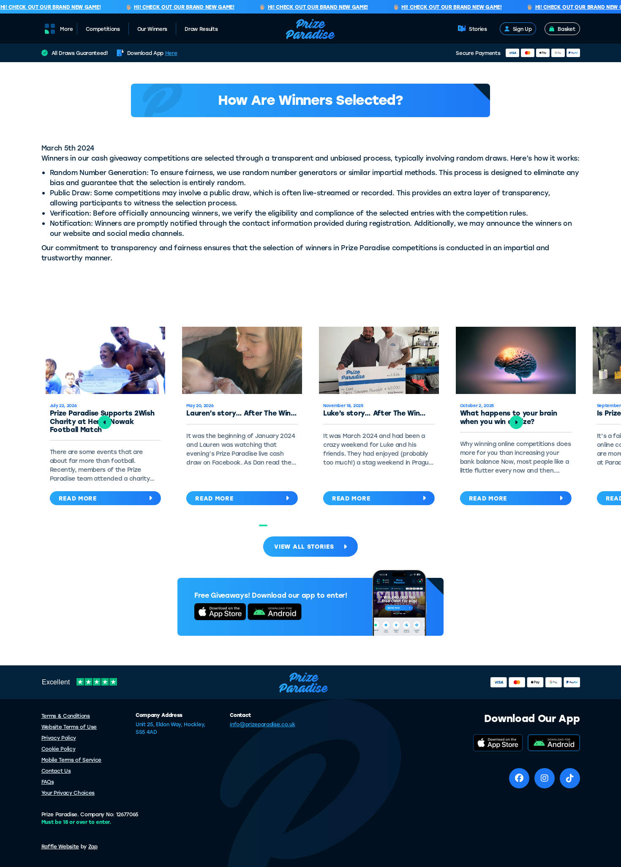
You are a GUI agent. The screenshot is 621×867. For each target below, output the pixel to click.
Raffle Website (60, 846)
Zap (93, 846)
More (66, 28)
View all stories (304, 546)
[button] (263, 525)
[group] (242, 418)
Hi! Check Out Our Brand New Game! (176, 7)
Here (171, 52)
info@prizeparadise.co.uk (262, 724)
